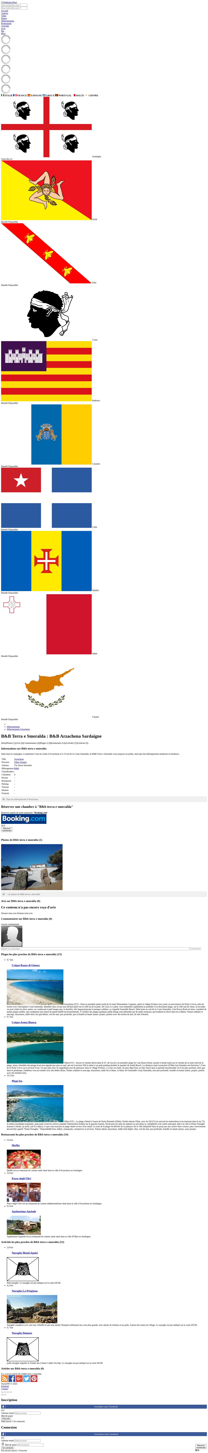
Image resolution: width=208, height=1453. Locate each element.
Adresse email (7, 1413)
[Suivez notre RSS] (4, 1381)
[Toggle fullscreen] (8, 1392)
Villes (3, 16)
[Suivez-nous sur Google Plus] (19, 1381)
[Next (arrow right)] (5, 1394)
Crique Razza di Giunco (26, 965)
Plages (4, 18)
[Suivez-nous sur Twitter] (27, 1381)
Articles (4, 13)
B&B (16, 768)
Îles (2, 31)
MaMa (16, 1145)
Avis (3, 28)
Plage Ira (17, 1080)
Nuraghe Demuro (22, 1333)
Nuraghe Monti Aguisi (25, 1252)
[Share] (5, 1392)
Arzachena (19, 759)
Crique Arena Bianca (24, 1022)
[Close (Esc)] (2, 1392)
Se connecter (19, 1421)
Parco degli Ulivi (21, 1178)
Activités (5, 26)
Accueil (4, 11)
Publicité (5, 1386)
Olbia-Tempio (20, 762)
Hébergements (7, 21)
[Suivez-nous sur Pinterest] (34, 1381)
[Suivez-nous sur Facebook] (12, 1381)
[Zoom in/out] (11, 1392)
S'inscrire (23, 1450)
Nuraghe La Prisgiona (25, 1290)
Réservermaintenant (6, 829)
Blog (3, 33)
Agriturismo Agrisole (24, 1211)
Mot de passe (7, 1416)
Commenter (195, 949)
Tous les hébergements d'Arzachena (22, 799)
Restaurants (6, 23)
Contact (4, 1389)
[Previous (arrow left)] (2, 1394)
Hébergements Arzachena (18, 729)
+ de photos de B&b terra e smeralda (23, 894)
